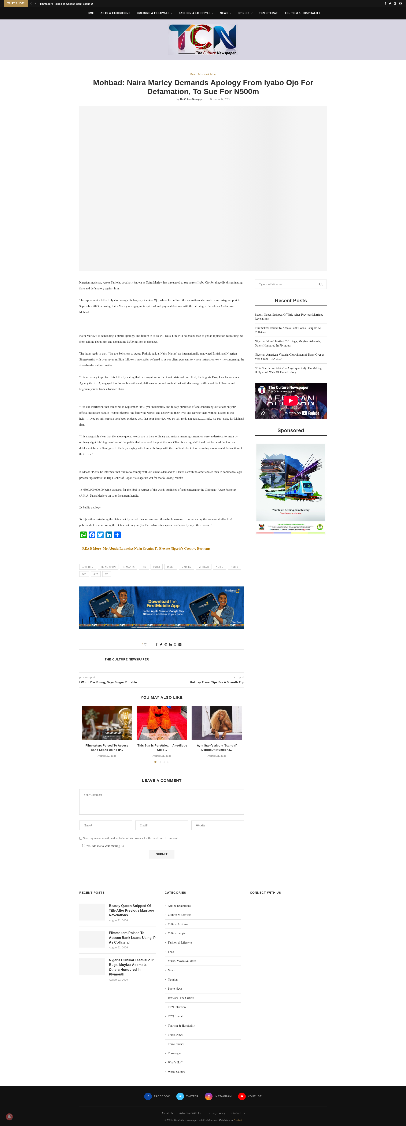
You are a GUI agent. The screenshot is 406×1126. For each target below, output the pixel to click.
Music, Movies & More (203, 74)
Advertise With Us (190, 1113)
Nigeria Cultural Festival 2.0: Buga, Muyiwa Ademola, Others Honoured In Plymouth (288, 343)
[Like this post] (148, 644)
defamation (108, 566)
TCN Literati (268, 13)
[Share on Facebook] (157, 644)
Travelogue (174, 1053)
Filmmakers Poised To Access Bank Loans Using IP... (70, 3)
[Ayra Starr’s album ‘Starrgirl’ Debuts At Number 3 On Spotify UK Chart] (217, 723)
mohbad (204, 566)
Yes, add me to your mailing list (104, 846)
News (224, 13)
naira (234, 566)
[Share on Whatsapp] (175, 644)
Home (90, 13)
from (156, 566)
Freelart (238, 1120)
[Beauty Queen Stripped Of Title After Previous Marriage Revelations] (92, 912)
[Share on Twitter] (161, 644)
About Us (167, 1113)
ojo (84, 574)
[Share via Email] (179, 644)
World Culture (176, 1072)
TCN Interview (177, 1007)
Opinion (244, 13)
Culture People (177, 933)
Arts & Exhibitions (115, 13)
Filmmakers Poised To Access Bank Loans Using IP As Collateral (132, 937)
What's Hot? (175, 1062)
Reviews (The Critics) (181, 998)
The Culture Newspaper (192, 99)
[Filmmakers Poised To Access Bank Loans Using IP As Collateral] (107, 723)
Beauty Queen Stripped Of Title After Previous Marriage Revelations (131, 910)
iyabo (170, 566)
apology (87, 566)
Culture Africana (178, 924)
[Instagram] (395, 3)
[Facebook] (385, 3)
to (106, 574)
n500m (220, 566)
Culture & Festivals (153, 13)
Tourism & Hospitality (302, 13)
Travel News (175, 1035)
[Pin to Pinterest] (166, 644)
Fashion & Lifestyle (195, 13)
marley (186, 566)
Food (171, 952)
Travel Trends (176, 1044)
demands (128, 566)
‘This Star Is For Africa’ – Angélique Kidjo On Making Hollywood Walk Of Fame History (288, 370)
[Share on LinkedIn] (170, 644)
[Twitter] (390, 3)
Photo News (175, 988)
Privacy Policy (216, 1113)
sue (95, 574)
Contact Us (238, 1113)
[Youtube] (400, 3)
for (144, 566)
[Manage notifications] (9, 1116)
